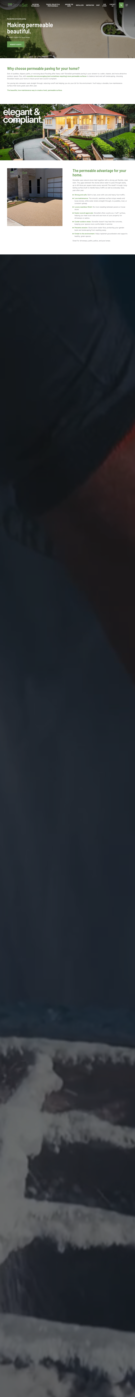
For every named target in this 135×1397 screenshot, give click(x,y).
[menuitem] (80, 5)
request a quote (15, 44)
